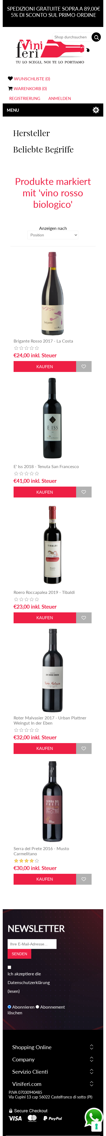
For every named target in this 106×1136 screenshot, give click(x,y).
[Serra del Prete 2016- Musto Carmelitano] (52, 801)
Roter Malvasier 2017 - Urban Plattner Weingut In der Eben (50, 720)
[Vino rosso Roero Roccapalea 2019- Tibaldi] (52, 545)
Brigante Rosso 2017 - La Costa (43, 340)
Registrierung (24, 98)
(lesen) (14, 991)
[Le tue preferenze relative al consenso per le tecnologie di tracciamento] (96, 1126)
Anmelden (59, 98)
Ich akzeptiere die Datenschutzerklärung (29, 978)
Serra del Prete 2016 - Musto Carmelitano (41, 851)
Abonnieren (23, 1006)
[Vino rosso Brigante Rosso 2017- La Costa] (52, 293)
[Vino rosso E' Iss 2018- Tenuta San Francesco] (52, 419)
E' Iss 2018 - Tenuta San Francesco (46, 466)
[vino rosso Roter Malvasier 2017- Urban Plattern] (52, 670)
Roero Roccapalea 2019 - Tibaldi (44, 592)
